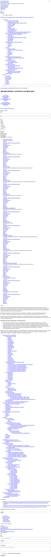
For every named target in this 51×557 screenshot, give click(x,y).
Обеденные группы (12, 390)
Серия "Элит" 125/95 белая (13, 448)
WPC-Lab (10, 357)
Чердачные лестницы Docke (14, 72)
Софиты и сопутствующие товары (15, 49)
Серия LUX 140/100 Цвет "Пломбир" (16, 452)
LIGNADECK (11, 36)
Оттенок (2, 128)
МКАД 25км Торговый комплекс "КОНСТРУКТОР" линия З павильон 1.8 (17, 17)
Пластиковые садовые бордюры (15, 460)
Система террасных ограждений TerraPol (16, 371)
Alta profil (10, 43)
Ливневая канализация (10, 64)
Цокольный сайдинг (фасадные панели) (13, 42)
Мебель (9, 27)
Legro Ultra (10, 340)
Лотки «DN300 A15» (14, 479)
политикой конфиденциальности (14, 553)
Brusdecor (10, 54)
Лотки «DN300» (13, 488)
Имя (1, 536)
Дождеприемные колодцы (13, 490)
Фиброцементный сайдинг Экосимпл (16, 57)
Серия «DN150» (13, 471)
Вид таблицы (5, 108)
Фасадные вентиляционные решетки (18, 426)
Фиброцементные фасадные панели (13, 56)
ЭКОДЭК (10, 35)
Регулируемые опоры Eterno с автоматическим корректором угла (22, 399)
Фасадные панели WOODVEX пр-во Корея (17, 37)
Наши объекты (8, 78)
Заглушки (10, 463)
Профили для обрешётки (13, 428)
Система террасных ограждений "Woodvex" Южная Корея (20, 364)
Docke (9, 44)
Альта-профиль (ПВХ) (12, 62)
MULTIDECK (11, 343)
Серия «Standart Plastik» (13, 483)
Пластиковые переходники (13, 464)
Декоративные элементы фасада (15, 424)
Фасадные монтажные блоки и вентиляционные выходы (22, 425)
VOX (9, 46)
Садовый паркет (11, 28)
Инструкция (8, 76)
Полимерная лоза (11, 30)
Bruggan (9, 338)
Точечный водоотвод (12, 69)
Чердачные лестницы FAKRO (14, 71)
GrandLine (10, 421)
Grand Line (10, 52)
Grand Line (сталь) (12, 61)
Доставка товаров (7, 521)
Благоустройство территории (14, 65)
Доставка (7, 81)
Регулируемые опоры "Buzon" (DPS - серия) (19, 398)
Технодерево (10, 359)
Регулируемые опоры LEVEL (14, 394)
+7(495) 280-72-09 (5, 4)
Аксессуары (10, 26)
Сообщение (2, 545)
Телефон (2, 540)
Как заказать (8, 79)
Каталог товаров (6, 517)
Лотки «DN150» (13, 477)
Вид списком (11, 108)
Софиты (9, 429)
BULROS (10, 339)
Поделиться (5, 146)
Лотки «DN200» (13, 478)
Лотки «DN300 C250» (15, 480)
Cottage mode (10, 358)
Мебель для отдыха (12, 389)
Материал (2, 126)
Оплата (7, 82)
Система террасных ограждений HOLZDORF (17, 367)
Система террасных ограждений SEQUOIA (17, 370)
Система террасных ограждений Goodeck (17, 366)
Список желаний (4, 7)
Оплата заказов (6, 520)
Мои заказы (2, 8)
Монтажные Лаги (11, 383)
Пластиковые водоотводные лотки (15, 67)
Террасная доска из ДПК (13, 21)
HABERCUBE (8, 73)
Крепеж (9, 382)
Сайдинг (7, 47)
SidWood (10, 58)
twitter (4, 149)
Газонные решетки (12, 461)
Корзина (2, 12)
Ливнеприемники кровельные (14, 491)
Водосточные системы (10, 60)
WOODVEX (10, 379)
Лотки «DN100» (13, 475)
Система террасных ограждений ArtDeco (16, 368)
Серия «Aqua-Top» (12, 473)
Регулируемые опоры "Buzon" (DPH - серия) (19, 397)
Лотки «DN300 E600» (15, 481)
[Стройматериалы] (4, 1)
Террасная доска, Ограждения (11, 20)
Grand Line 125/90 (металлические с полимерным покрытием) (21, 446)
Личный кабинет (4, 5)
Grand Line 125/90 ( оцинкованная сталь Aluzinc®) (18, 445)
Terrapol (9, 355)
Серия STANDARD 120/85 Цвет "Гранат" (17, 454)
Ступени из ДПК (11, 24)
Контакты (7, 83)
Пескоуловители (11, 467)
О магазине (7, 75)
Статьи (6, 80)
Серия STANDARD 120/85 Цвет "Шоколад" (17, 456)
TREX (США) (11, 347)
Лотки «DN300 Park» (14, 482)
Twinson (9, 356)
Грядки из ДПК (11, 25)
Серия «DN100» (13, 470)
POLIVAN (10, 375)
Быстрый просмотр (16, 142)
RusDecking (10, 345)
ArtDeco (9, 337)
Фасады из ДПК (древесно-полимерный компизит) (16, 33)
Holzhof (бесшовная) (12, 350)
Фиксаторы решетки (12, 465)
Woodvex (10, 349)
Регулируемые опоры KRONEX (15, 393)
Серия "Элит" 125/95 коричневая (15, 449)
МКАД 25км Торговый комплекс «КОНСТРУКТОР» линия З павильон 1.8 (16, 529)
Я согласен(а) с (11, 553)
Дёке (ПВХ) (10, 63)
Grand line (10, 45)
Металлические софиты (15, 431)
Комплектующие (11, 48)
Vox (9, 55)
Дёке (9, 420)
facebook (5, 148)
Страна (2, 124)
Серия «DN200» (13, 472)
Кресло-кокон (11, 388)
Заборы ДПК (10, 363)
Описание (5, 144)
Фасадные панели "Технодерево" (15, 34)
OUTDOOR (10, 39)
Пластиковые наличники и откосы (15, 427)
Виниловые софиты (14, 430)
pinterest (4, 150)
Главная (2, 88)
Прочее (9, 384)
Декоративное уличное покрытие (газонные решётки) (19, 31)
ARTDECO (10, 373)
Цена (1, 111)
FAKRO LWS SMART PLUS (14, 495)
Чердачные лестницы (9, 70)
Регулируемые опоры (12, 29)
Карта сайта (3, 530)
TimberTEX (10, 377)
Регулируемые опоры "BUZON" (15, 395)
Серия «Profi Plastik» (12, 474)
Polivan (9, 352)
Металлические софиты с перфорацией (21, 433)
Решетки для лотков (12, 469)
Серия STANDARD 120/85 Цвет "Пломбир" (17, 455)
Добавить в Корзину (7, 142)
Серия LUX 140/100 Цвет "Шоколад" (16, 453)
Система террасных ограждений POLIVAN (17, 365)
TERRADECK (11, 346)
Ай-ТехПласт (11, 354)
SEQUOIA (10, 40)
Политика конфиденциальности (7, 531)
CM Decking (10, 38)
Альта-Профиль (11, 419)
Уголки (9, 385)
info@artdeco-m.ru (5, 2)
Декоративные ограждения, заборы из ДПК (17, 22)
